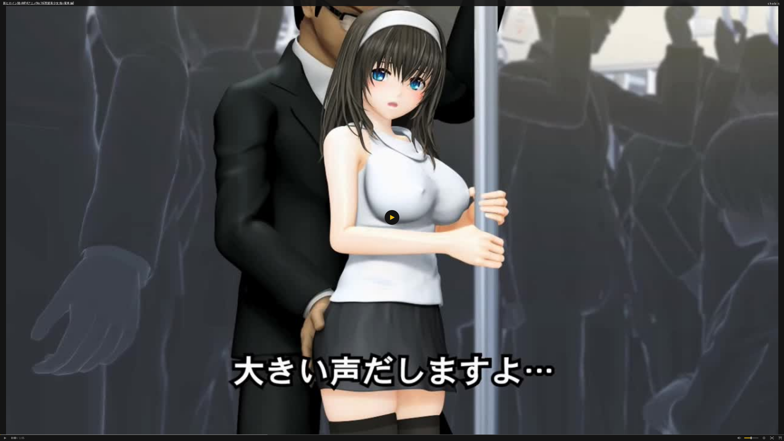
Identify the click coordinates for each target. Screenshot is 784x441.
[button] (392, 217)
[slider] (392, 434)
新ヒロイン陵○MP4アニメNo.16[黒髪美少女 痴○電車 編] (38, 3)
